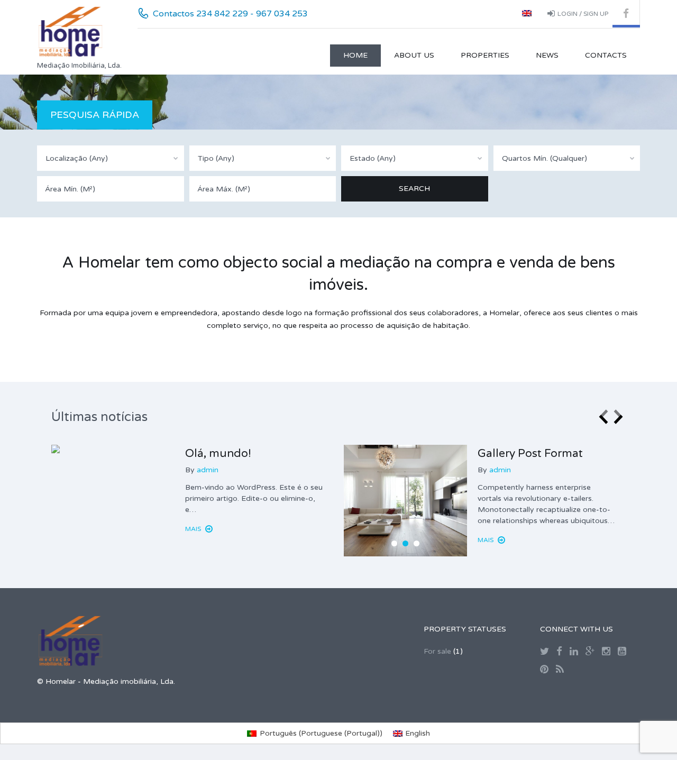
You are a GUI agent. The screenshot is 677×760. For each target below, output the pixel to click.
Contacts (606, 55)
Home (355, 55)
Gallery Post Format (530, 453)
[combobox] (110, 158)
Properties (485, 55)
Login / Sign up (582, 13)
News (547, 55)
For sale (437, 651)
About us (414, 55)
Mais (194, 529)
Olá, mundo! (218, 453)
